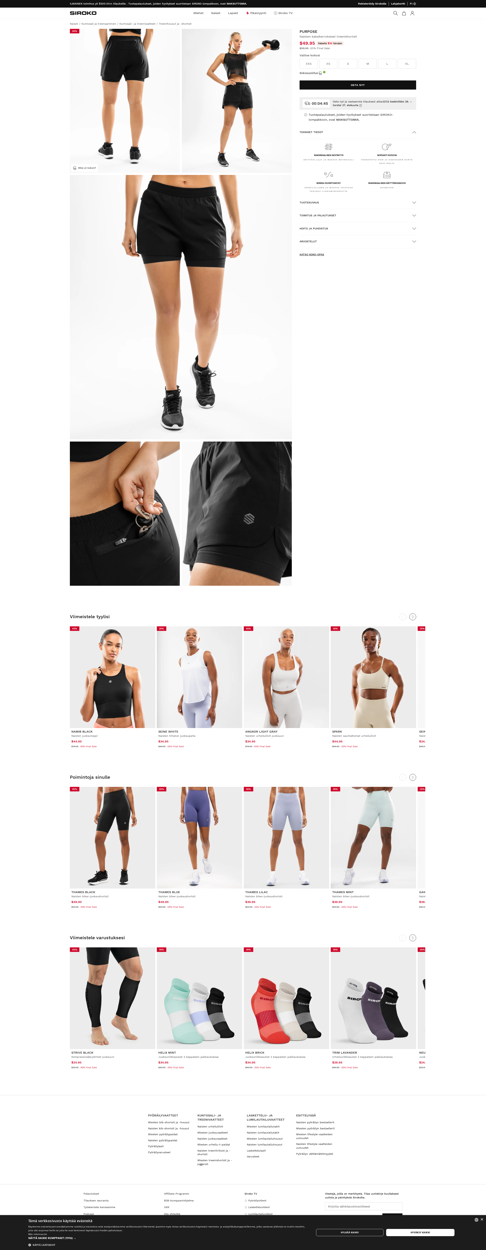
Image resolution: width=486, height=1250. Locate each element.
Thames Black (83, 892)
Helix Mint (167, 1052)
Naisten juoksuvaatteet (212, 1138)
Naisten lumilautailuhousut (264, 1144)
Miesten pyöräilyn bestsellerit (315, 1128)
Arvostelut (308, 241)
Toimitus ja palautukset (318, 215)
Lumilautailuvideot (260, 1213)
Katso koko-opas (312, 254)
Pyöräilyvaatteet (163, 1115)
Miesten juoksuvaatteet (212, 1132)
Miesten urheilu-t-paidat (213, 1144)
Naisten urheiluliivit (210, 1126)
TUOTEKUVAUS (309, 202)
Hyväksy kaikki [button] (420, 1232)
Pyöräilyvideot (257, 1200)
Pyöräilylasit (156, 1146)
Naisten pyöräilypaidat (162, 1140)
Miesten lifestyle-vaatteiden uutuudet (314, 1136)
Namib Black (82, 731)
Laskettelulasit (256, 1150)
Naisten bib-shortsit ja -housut (168, 1128)
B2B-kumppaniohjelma (179, 1200)
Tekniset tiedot (311, 132)
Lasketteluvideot (259, 1207)
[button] (167, 1238)
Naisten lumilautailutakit (263, 1132)
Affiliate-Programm (176, 1193)
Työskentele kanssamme (99, 1207)
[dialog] (243, 1232)
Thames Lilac (256, 892)
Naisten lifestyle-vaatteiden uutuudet (314, 1145)
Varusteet (253, 1156)
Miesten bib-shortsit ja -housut (168, 1122)
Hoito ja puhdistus (314, 228)
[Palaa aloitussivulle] (83, 13)
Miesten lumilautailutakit (263, 1126)
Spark (337, 731)
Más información (37, 1234)
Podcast (89, 1213)
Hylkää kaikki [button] (350, 1232)
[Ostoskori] (404, 13)
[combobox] (476, 1220)
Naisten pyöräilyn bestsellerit (315, 1122)
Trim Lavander (344, 1052)
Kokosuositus (309, 73)
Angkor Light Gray (261, 731)
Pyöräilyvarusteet (159, 1152)
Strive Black (82, 1052)
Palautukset (91, 1193)
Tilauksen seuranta (96, 1200)
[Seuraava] (412, 616)
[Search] (395, 13)
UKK (166, 1207)
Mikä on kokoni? (87, 168)
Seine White (168, 731)
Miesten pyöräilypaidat (163, 1134)
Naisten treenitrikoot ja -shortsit (213, 1152)
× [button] (481, 1219)
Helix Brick (254, 1052)
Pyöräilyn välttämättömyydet (314, 1153)
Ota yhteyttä (172, 1213)
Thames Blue (169, 892)
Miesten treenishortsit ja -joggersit (214, 1162)
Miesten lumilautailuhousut (265, 1138)
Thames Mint (343, 892)
